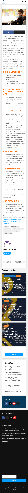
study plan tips (7, 231)
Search (14, 354)
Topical (6, 300)
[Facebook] (6, 403)
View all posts (7, 253)
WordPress (14, 489)
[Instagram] (10, 403)
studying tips (16, 231)
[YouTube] (14, 403)
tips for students (8, 233)
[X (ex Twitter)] (18, 403)
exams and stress (15, 226)
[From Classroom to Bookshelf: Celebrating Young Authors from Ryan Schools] (14, 284)
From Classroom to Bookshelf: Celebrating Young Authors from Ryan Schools (13, 368)
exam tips (6, 226)
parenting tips (7, 228)
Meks (18, 487)
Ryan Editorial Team (10, 292)
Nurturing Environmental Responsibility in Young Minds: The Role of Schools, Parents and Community (14, 440)
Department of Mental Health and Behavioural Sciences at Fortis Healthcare (12, 221)
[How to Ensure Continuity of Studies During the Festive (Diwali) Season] (14, 309)
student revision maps (18, 228)
